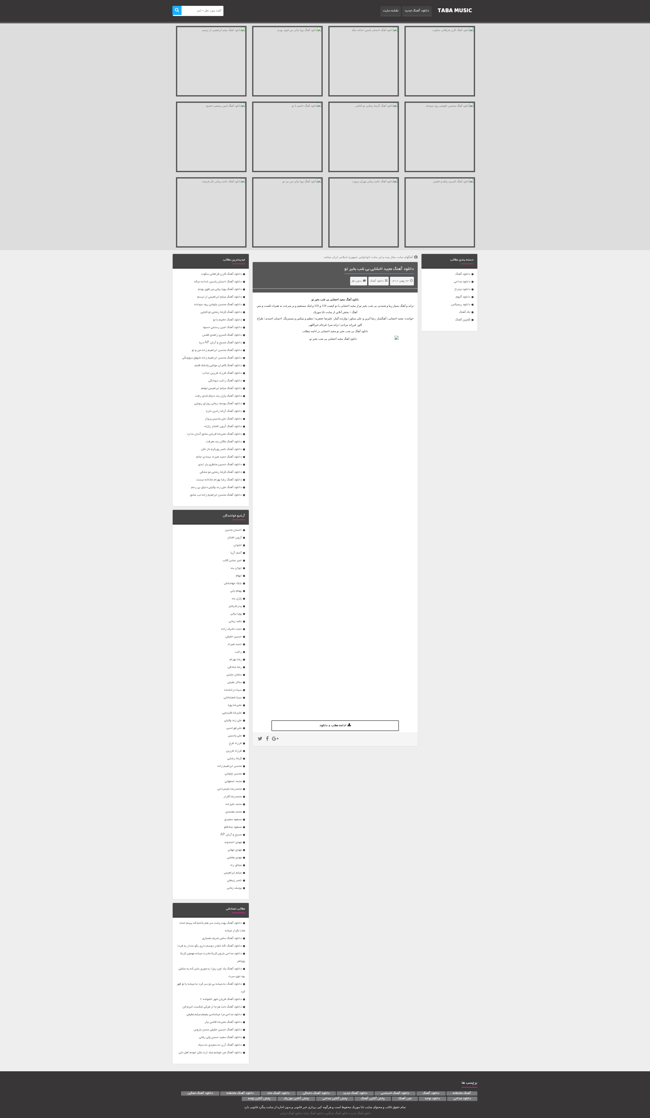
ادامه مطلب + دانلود (332, 725)
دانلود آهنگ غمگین (200, 1093)
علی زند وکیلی (233, 720)
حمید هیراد (235, 644)
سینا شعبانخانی (233, 697)
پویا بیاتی (236, 613)
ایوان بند (236, 568)
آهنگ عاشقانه (462, 1093)
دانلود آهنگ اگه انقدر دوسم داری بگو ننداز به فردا (209, 946)
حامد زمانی (235, 621)
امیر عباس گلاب (232, 560)
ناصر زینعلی (234, 880)
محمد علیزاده (233, 804)
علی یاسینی (235, 735)
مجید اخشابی (337, 299)
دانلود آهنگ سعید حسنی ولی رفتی (220, 1037)
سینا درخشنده (233, 690)
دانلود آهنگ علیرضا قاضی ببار (223, 1022)
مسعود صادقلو (233, 827)
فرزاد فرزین (234, 751)
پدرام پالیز (235, 606)
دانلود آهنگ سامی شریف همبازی (222, 938)
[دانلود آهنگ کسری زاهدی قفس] (439, 212)
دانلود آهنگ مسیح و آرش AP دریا (220, 342)
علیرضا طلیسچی (232, 713)
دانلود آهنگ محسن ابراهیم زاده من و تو (217, 350)
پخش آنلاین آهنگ (373, 1098)
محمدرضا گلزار (232, 796)
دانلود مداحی (462, 281)
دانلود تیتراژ (462, 289)
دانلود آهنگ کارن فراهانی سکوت (221, 274)
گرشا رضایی (234, 758)
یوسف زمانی (234, 888)
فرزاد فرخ (235, 743)
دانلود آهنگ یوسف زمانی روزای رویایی (218, 403)
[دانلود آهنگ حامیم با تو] (287, 137)
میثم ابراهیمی (233, 872)
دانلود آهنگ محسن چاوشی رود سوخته (218, 304)
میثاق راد (236, 865)
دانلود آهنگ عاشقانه (240, 1093)
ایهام (239, 575)
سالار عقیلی (235, 682)
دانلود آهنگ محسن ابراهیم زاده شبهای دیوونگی (212, 358)
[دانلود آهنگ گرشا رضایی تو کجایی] (363, 137)
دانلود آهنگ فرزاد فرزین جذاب (222, 373)
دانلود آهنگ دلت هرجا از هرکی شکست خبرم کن (212, 1007)
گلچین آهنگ (462, 319)
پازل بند (237, 598)
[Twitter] (260, 739)
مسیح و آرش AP (231, 834)
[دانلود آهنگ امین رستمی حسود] (211, 137)
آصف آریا (236, 553)
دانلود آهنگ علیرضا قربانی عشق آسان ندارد (214, 434)
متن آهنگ (405, 1098)
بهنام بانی (236, 591)
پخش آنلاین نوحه (259, 1098)
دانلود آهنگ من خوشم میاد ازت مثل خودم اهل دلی (210, 1052)
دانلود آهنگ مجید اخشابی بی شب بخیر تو (379, 269)
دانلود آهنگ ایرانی (290, 1113)
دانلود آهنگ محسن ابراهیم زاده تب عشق (216, 495)
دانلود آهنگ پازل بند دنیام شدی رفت (218, 396)
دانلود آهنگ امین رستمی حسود (222, 327)
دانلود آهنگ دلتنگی (316, 1093)
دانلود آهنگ (462, 274)
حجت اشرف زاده (231, 629)
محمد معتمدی (233, 812)
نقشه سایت (390, 11)
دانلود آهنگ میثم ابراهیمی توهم (221, 388)
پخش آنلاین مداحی (334, 1098)
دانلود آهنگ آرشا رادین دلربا (224, 411)
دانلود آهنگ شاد (278, 1093)
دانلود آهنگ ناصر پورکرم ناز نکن (221, 449)
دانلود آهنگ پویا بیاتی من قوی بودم (220, 289)
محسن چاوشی (233, 773)
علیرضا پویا (235, 705)
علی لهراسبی (234, 728)
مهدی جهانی (235, 850)
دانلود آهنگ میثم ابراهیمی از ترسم (219, 297)
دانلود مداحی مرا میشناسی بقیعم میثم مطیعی (214, 1014)
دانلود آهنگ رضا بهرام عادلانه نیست (219, 479)
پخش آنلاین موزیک (296, 1098)
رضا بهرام (236, 659)
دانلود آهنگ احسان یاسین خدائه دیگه (218, 281)
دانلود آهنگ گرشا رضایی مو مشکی (221, 472)
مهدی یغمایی (234, 857)
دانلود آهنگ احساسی (395, 1093)
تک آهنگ (464, 312)
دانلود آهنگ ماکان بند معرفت (224, 441)
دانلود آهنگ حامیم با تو (227, 319)
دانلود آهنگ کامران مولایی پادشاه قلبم (218, 365)
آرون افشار (234, 537)
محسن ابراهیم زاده (229, 766)
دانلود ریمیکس (460, 304)
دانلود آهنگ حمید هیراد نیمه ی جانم (219, 457)
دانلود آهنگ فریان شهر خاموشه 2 (221, 999)
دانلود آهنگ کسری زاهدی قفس (222, 335)
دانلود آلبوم (463, 297)
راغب (238, 652)
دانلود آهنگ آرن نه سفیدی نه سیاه (220, 1045)
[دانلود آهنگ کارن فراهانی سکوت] (439, 61)
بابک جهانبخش (233, 583)
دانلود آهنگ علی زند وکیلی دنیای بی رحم (216, 487)
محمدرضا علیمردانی (229, 789)
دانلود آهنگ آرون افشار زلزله (223, 426)
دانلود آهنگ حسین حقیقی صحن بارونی (218, 1029)
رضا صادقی (235, 667)
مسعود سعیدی (233, 819)
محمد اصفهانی (233, 781)
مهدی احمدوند (233, 842)
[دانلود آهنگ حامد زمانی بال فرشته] (211, 212)
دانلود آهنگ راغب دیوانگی (225, 380)
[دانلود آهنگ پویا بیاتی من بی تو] (287, 212)
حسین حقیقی (233, 636)
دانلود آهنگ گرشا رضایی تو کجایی (221, 312)
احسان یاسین (233, 530)
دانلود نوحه (432, 1098)
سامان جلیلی (234, 674)
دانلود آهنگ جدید (417, 11)
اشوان (238, 545)
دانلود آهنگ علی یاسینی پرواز (223, 418)
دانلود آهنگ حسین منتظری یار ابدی (220, 464)
